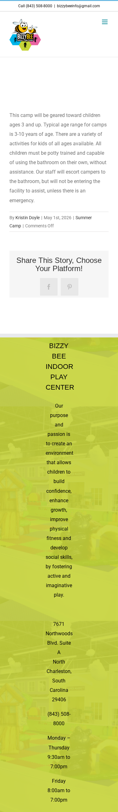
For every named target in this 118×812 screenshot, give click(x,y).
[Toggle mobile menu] (105, 22)
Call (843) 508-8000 (35, 6)
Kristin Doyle (27, 217)
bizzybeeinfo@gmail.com (78, 6)
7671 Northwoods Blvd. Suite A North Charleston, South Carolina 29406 (59, 662)
